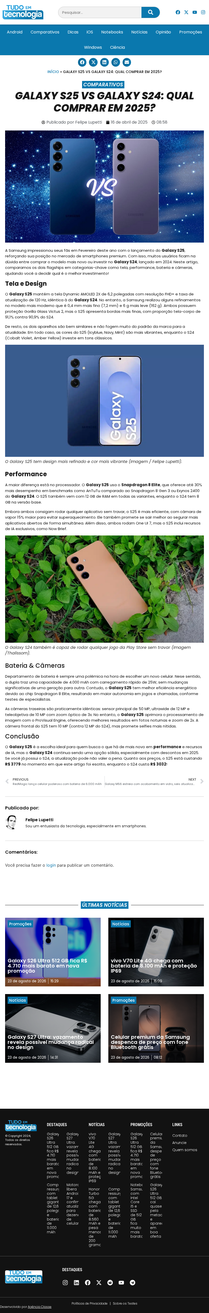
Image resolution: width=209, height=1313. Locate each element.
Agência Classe (39, 1307)
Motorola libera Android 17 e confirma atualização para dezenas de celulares (77, 1204)
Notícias (139, 32)
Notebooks (112, 32)
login (51, 865)
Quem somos (184, 1149)
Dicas (73, 32)
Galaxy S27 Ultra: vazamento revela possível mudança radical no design (77, 1153)
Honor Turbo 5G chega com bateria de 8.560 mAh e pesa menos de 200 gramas (96, 1217)
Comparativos (45, 32)
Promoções (190, 32)
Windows (93, 47)
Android (14, 32)
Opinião (163, 32)
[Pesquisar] (150, 12)
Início (53, 71)
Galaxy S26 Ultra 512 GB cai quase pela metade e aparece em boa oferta (158, 1210)
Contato (179, 1135)
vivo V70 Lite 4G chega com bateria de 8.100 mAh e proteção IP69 (97, 1157)
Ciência (117, 47)
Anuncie (179, 1142)
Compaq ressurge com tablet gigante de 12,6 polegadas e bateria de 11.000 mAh (57, 1208)
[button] (82, 62)
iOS (90, 32)
